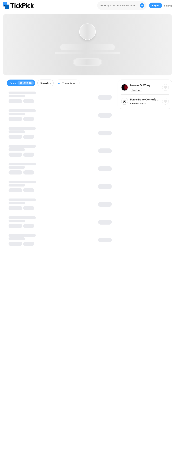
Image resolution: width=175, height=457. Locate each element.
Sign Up (168, 5)
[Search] (142, 5)
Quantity (45, 83)
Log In (155, 5)
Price (21, 83)
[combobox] (121, 5)
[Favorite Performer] (165, 87)
